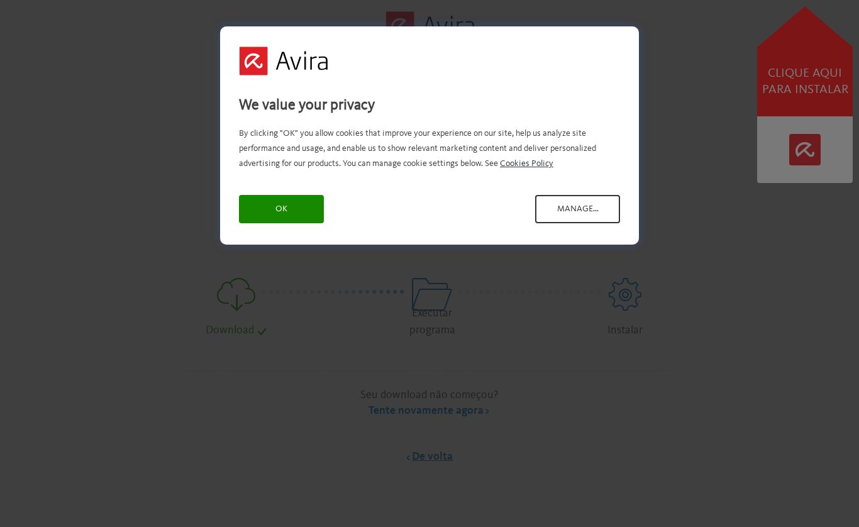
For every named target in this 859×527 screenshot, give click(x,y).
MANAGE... (578, 208)
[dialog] (429, 135)
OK (281, 208)
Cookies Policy (526, 163)
